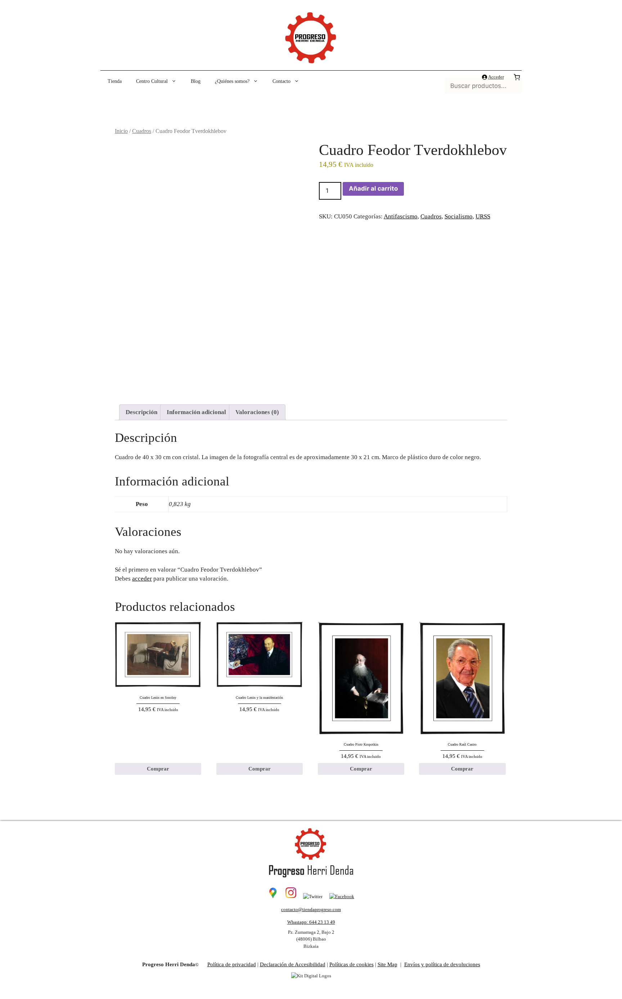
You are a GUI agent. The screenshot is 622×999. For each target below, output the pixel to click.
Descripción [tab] (141, 412)
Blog (195, 81)
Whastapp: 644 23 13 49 (311, 922)
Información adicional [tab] (196, 412)
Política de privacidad (231, 964)
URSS (482, 216)
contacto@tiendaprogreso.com (311, 909)
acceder (142, 578)
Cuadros (141, 131)
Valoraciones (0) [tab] (257, 412)
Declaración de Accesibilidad (292, 964)
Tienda (115, 81)
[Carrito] (517, 77)
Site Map (387, 964)
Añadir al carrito (373, 188)
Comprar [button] (158, 769)
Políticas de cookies (351, 964)
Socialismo (459, 216)
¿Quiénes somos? (232, 81)
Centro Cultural (152, 81)
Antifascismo (401, 216)
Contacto (281, 81)
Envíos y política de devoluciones (442, 964)
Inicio (121, 131)
